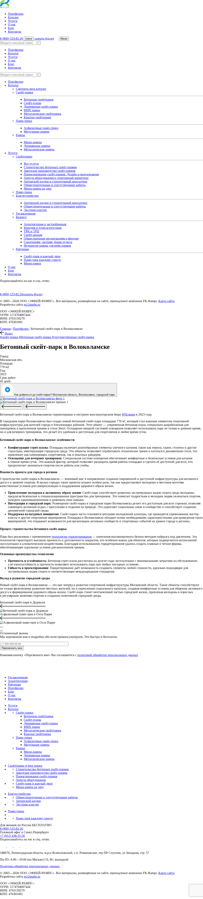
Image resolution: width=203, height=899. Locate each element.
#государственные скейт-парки (73, 337)
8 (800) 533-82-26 (11, 38)
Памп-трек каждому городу (42, 260)
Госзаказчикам (25, 213)
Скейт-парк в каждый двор (42, 256)
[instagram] (16, 290)
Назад (8, 333)
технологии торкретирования (72, 536)
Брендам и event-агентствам (42, 227)
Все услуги (31, 163)
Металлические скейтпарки (42, 113)
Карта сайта (166, 301)
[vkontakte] (10, 290)
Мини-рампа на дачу (38, 188)
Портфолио (15, 13)
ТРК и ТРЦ (31, 231)
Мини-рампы (33, 142)
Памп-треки (24, 121)
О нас (12, 24)
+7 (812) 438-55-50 (12, 835)
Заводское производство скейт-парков (49, 170)
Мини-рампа (32, 263)
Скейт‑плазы (32, 103)
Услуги (12, 21)
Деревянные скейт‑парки (41, 106)
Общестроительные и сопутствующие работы (55, 185)
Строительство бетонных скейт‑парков (42, 769)
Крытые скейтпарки (37, 117)
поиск (28, 38)
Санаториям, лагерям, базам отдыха (48, 242)
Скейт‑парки (24, 712)
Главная (5, 328)
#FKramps (128, 414)
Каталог (13, 17)
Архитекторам (18, 681)
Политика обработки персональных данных (30, 866)
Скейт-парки (24, 92)
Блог (11, 28)
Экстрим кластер (35, 210)
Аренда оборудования (31, 780)
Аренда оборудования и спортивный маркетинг (56, 178)
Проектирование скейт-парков (36, 776)
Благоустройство (27, 195)
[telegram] (23, 290)
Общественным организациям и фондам (51, 238)
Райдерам (22, 249)
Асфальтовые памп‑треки (41, 128)
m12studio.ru (32, 304)
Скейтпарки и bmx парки (25, 765)
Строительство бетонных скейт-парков (50, 167)
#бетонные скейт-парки (35, 337)
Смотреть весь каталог (31, 88)
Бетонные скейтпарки (39, 99)
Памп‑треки (24, 192)
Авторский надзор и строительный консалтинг (56, 181)
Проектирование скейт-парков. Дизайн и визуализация (61, 174)
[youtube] (3, 290)
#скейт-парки (9, 337)
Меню (63, 38)
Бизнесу (21, 217)
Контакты (14, 31)
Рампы (20, 135)
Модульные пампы (36, 131)
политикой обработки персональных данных (107, 655)
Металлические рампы (39, 149)
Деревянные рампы (37, 145)
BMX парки (32, 110)
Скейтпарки (24, 156)
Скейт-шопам (33, 235)
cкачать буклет (44, 38)
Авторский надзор (28, 801)
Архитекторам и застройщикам (45, 224)
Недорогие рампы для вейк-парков (47, 245)
